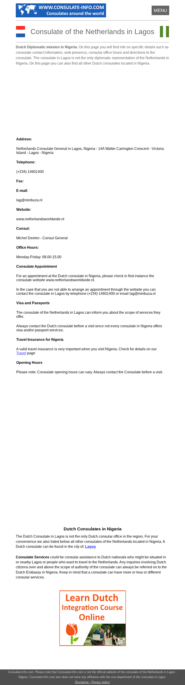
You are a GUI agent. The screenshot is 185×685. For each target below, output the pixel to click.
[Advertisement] (92, 99)
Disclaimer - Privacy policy (92, 682)
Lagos (90, 546)
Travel (21, 353)
